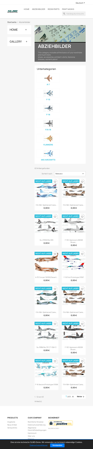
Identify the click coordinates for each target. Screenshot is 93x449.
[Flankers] (48, 138)
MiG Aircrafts (48, 160)
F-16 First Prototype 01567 (74, 277)
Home (26, 9)
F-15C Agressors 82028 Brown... (74, 241)
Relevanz (69, 173)
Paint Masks (68, 9)
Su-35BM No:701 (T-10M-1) (46, 347)
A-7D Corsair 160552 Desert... (46, 277)
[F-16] (48, 108)
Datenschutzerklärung (36, 425)
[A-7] (48, 78)
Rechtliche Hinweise (35, 422)
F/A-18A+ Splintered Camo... (46, 205)
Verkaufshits (12, 428)
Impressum (32, 433)
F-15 (48, 99)
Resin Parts (53, 9)
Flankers (48, 144)
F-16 (48, 114)
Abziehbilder (38, 9)
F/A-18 (48, 129)
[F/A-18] (48, 123)
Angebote (11, 422)
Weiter (81, 396)
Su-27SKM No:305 (46, 240)
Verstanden (57, 445)
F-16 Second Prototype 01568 (46, 384)
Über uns (31, 436)
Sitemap (31, 439)
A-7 (48, 84)
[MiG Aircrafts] (48, 153)
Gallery (16, 41)
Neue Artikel (12, 425)
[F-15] (48, 93)
